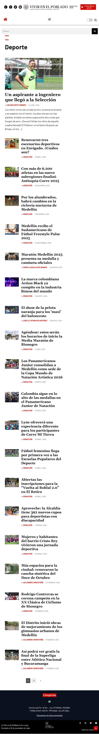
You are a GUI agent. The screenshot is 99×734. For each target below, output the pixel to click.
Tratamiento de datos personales (49, 715)
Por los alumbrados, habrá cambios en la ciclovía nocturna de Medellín (39, 203)
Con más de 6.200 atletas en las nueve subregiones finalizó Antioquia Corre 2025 (40, 175)
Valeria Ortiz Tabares (16, 105)
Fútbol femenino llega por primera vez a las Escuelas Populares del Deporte (41, 457)
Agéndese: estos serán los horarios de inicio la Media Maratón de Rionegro (41, 338)
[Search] (95, 31)
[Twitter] (15, 7)
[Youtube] (20, 7)
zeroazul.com (93, 730)
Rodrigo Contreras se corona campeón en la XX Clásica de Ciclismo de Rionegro (41, 600)
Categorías (49, 695)
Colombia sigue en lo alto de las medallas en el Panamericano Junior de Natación (41, 400)
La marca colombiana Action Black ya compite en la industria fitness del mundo (41, 285)
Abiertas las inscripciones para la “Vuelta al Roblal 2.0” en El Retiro (40, 486)
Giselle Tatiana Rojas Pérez (35, 321)
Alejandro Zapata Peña (33, 582)
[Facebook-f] (5, 7)
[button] (50, 19)
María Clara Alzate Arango (35, 267)
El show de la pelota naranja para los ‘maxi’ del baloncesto (41, 312)
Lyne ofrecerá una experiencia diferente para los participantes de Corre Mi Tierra (40, 428)
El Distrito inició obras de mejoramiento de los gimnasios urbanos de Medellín (41, 629)
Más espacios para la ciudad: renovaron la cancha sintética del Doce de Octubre (39, 571)
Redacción (27, 157)
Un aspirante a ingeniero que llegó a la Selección (32, 97)
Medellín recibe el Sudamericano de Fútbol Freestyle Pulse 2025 (40, 232)
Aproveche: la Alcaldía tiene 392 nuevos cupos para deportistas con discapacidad (41, 514)
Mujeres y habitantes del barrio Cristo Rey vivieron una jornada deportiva (39, 543)
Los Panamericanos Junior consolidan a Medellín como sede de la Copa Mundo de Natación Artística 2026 (42, 369)
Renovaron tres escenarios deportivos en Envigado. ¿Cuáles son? (40, 146)
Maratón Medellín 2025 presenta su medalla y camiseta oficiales (42, 258)
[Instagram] (10, 7)
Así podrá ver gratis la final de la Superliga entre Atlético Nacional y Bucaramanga (41, 657)
